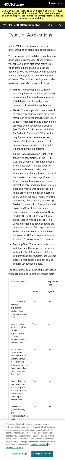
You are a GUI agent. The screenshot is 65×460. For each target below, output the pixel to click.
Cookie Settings (19, 454)
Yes (49, 349)
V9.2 (50, 25)
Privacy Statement (14, 448)
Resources (55, 3)
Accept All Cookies (42, 454)
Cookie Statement (39, 445)
